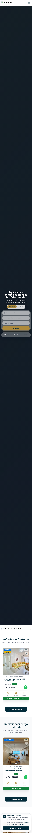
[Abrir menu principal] (29, 3)
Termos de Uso (20, 824)
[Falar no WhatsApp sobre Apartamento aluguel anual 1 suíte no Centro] (25, 687)
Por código (16, 334)
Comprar (12, 307)
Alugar (21, 307)
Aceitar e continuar (16, 828)
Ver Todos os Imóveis (16, 709)
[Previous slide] (3, 676)
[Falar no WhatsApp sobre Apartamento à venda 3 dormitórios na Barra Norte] (25, 777)
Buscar (17, 328)
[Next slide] (26, 661)
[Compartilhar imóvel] (26, 653)
